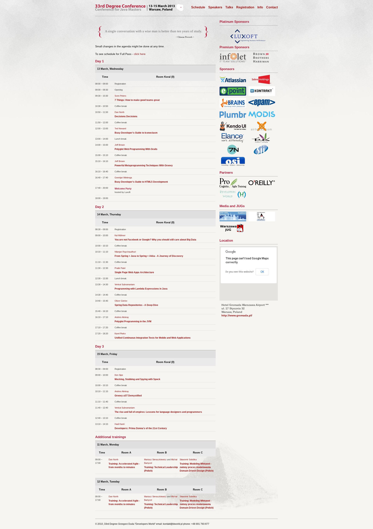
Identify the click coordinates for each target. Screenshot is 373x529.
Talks (229, 7)
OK (262, 271)
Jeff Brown (120, 145)
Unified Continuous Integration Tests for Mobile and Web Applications (153, 337)
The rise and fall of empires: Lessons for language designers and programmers (158, 412)
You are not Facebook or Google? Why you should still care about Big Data (155, 239)
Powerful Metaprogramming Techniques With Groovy (144, 165)
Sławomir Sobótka (188, 459)
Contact (272, 7)
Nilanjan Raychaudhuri (125, 252)
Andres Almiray (122, 317)
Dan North (119, 112)
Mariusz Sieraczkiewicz (155, 459)
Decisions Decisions (126, 116)
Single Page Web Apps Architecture (134, 272)
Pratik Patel (120, 268)
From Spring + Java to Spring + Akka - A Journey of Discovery (149, 256)
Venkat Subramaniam (125, 284)
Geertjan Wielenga (123, 177)
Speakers (215, 7)
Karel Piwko (120, 333)
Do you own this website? (240, 271)
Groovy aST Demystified (128, 395)
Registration (245, 7)
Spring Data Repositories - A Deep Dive (136, 305)
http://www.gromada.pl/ (236, 315)
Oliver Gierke (121, 301)
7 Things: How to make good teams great (137, 100)
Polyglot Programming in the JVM (133, 321)
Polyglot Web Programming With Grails (136, 149)
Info (260, 7)
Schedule (198, 7)
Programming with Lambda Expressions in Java (141, 288)
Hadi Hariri (120, 424)
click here (140, 53)
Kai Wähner (120, 235)
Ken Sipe (119, 375)
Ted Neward (120, 128)
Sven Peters (120, 96)
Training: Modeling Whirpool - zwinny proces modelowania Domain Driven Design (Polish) (197, 467)
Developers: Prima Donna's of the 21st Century (141, 428)
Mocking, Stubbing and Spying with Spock (137, 379)
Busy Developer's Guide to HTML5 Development (141, 181)
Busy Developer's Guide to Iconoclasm (136, 132)
